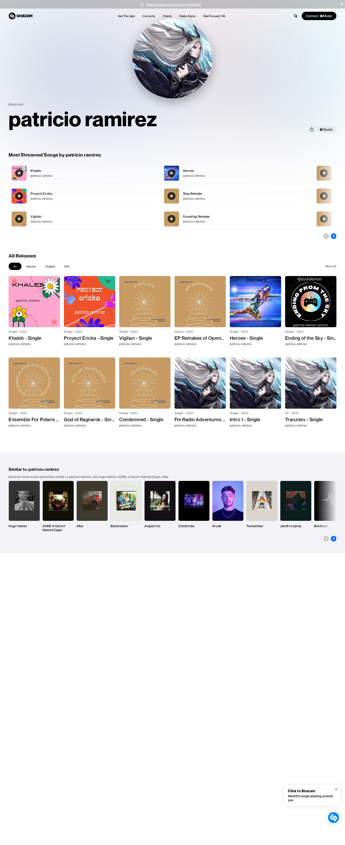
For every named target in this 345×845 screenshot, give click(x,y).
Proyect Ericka (41, 194)
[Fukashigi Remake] (235, 219)
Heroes (188, 171)
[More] (139, 173)
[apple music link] (326, 129)
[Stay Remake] (235, 196)
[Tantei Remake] (324, 173)
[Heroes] (235, 173)
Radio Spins (187, 16)
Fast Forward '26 (214, 16)
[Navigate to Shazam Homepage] (21, 16)
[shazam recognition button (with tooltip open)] (333, 817)
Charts (167, 16)
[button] (342, 4)
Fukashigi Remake (196, 216)
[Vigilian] (82, 219)
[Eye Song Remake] (324, 196)
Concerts (149, 16)
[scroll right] (333, 236)
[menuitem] (126, 16)
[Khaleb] (82, 173)
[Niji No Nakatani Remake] (324, 219)
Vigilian (36, 216)
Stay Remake (192, 194)
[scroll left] (326, 236)
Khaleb (36, 171)
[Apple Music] (16, 351)
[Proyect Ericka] (82, 196)
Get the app (126, 16)
